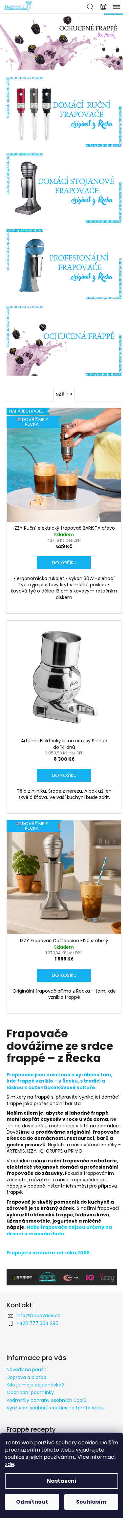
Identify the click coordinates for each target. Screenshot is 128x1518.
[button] (9, 41)
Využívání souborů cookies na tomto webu (55, 1407)
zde (9, 1464)
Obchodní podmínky (30, 1392)
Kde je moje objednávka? (35, 1385)
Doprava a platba (26, 1377)
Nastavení (61, 1481)
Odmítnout (32, 1502)
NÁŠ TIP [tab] (64, 394)
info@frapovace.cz (38, 1315)
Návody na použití (27, 1369)
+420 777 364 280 (37, 1323)
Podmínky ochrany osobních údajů (46, 1400)
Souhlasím (91, 1502)
